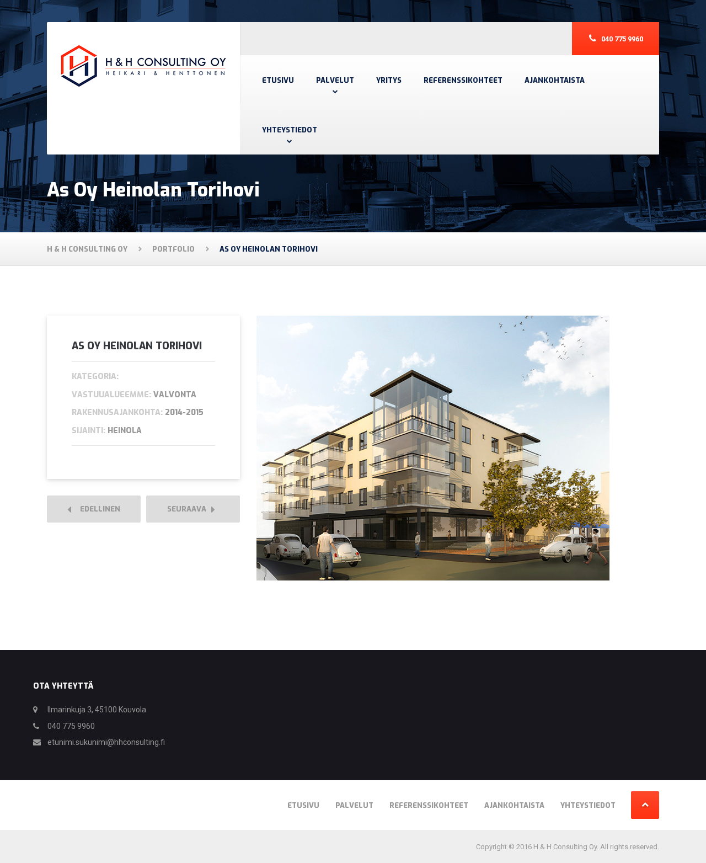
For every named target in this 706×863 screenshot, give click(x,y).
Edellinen (97, 509)
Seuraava (189, 509)
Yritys (389, 80)
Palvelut (335, 80)
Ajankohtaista (555, 80)
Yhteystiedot (289, 130)
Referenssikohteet (463, 80)
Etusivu (278, 80)
